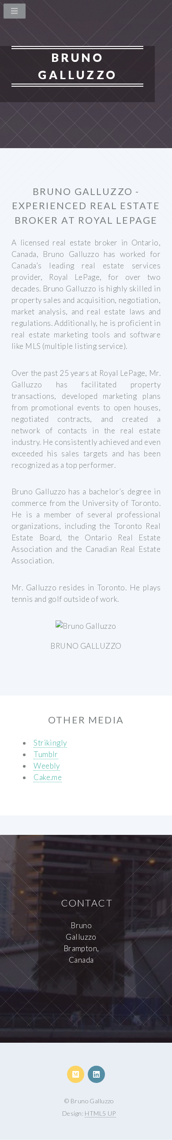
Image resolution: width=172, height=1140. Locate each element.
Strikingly (50, 742)
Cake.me (48, 777)
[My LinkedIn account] (96, 1074)
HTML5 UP (100, 1113)
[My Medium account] (75, 1074)
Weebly (47, 765)
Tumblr (46, 754)
